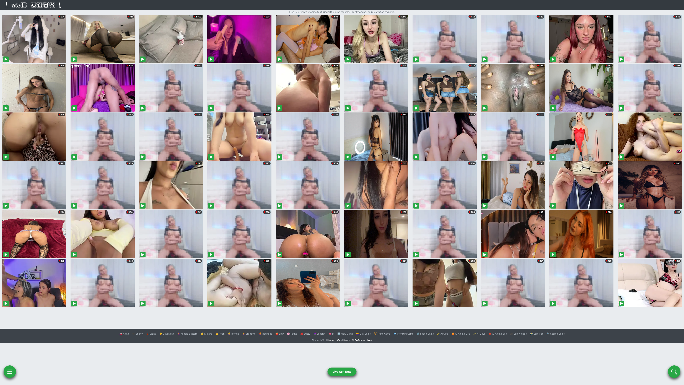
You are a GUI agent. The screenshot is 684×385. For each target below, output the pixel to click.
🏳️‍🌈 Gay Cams (363, 333)
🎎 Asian (124, 333)
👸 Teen (220, 333)
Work (339, 340)
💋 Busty (305, 333)
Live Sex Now (342, 371)
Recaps (346, 340)
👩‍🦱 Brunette (249, 333)
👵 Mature (206, 333)
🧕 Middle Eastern (187, 333)
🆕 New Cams (345, 333)
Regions (331, 340)
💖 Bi (331, 333)
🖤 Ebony (137, 333)
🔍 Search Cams (556, 333)
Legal (369, 340)
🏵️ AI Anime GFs (461, 333)
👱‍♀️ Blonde (233, 333)
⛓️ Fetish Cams (425, 333)
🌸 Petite (292, 333)
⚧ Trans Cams (382, 333)
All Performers (358, 340)
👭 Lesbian (319, 333)
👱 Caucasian (166, 333)
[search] (674, 371)
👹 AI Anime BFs (498, 333)
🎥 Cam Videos (518, 333)
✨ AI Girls (442, 333)
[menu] (10, 371)
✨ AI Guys (479, 333)
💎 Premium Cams (403, 333)
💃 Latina (151, 333)
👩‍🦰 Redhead (265, 333)
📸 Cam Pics (536, 333)
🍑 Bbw (279, 333)
